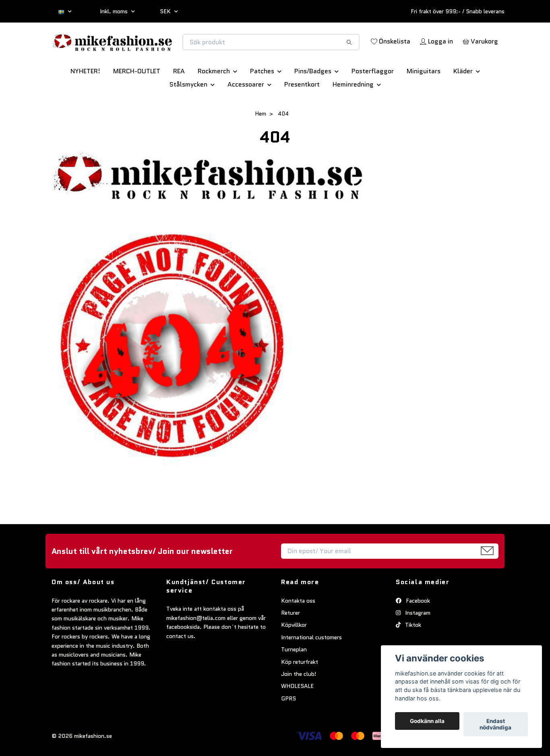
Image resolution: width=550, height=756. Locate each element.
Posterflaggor (373, 99)
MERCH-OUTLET (136, 99)
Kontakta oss (298, 629)
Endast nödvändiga (495, 724)
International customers (311, 665)
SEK (166, 11)
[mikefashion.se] (163, 50)
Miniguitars (423, 99)
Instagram (416, 641)
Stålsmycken (188, 112)
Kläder (463, 99)
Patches (262, 99)
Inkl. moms (114, 11)
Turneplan (294, 677)
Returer (290, 641)
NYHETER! (85, 99)
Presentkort (302, 112)
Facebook (417, 629)
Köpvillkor (294, 653)
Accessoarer (245, 112)
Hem (260, 142)
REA (179, 99)
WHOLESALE (297, 715)
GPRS (288, 727)
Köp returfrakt (299, 690)
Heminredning (353, 112)
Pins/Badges (312, 99)
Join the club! (298, 702)
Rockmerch (214, 99)
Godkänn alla (427, 721)
